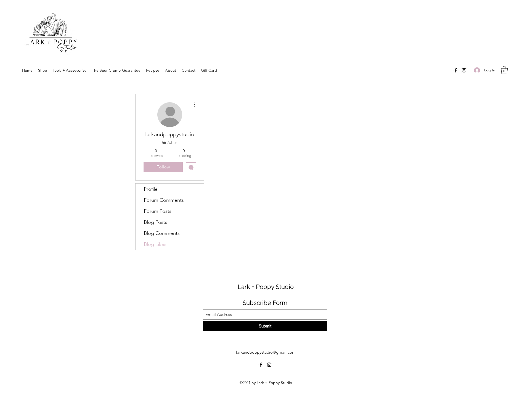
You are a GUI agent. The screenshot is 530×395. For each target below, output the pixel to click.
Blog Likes (155, 244)
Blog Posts (155, 222)
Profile (151, 189)
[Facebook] (456, 70)
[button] (504, 70)
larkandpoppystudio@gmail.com (266, 352)
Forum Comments (164, 200)
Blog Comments (162, 233)
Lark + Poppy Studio (266, 286)
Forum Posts (157, 211)
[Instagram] (464, 70)
